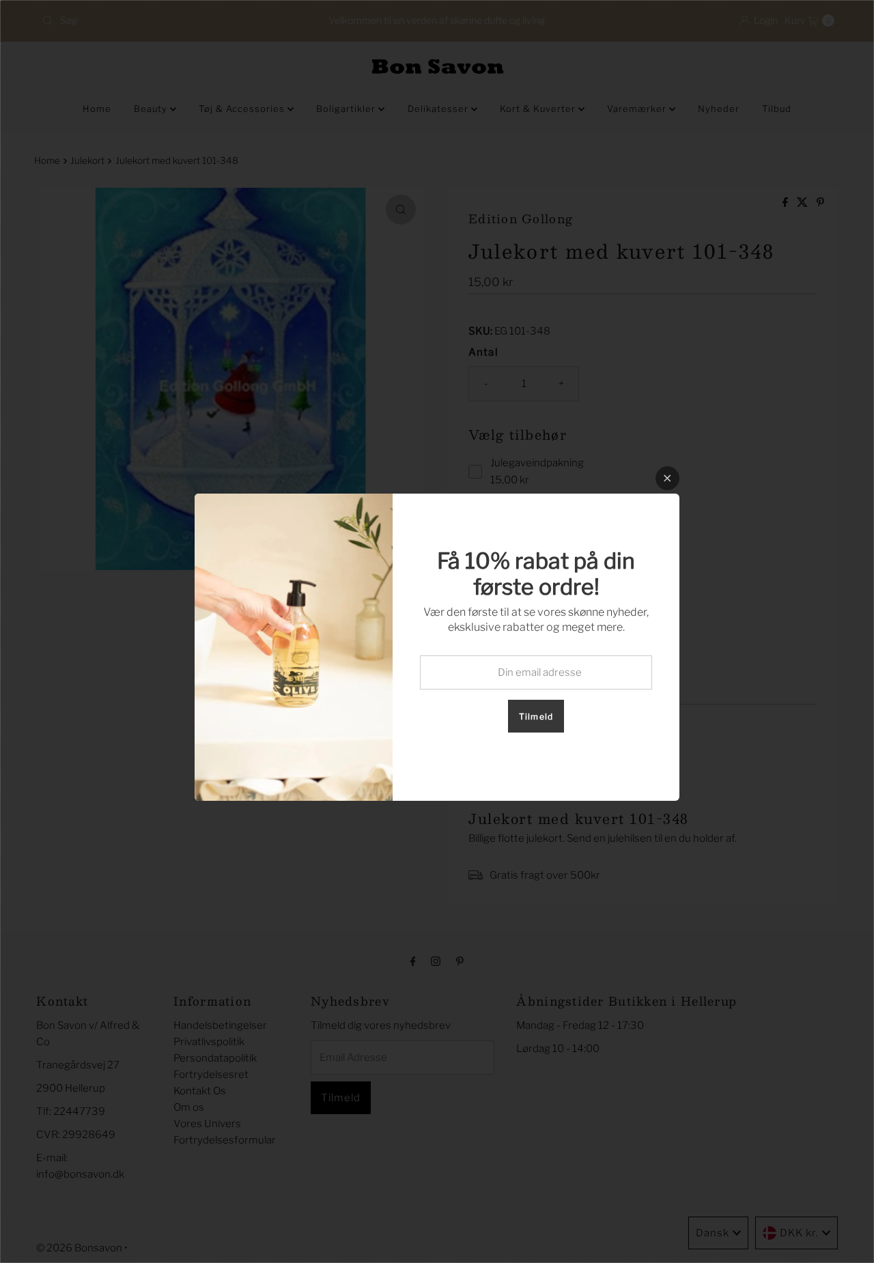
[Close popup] (667, 478)
